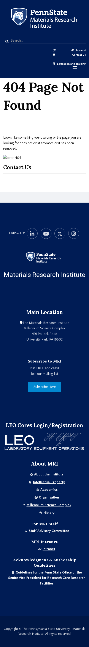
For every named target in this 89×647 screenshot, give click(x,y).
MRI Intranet (78, 50)
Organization (49, 497)
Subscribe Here (44, 387)
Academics (48, 490)
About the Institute (49, 474)
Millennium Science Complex (49, 505)
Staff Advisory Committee (49, 531)
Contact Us (79, 54)
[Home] (43, 257)
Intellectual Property (49, 482)
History (48, 513)
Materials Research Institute (44, 274)
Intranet (49, 549)
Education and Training (71, 63)
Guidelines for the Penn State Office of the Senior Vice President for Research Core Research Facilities (46, 577)
